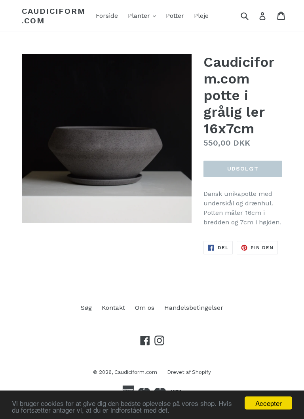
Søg (86, 307)
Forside (107, 15)
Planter (144, 15)
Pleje (201, 15)
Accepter (268, 403)
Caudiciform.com (54, 15)
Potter (175, 15)
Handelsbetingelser (193, 307)
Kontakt (113, 307)
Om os (144, 307)
